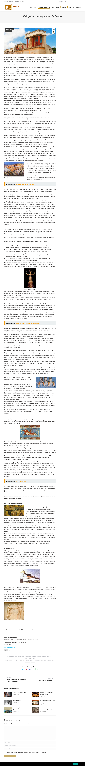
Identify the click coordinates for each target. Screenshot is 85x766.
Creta (41, 660)
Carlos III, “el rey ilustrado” (19, 692)
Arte (16, 660)
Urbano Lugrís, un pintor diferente (19, 709)
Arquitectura (13, 660)
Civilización (27, 660)
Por (39, 656)
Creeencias (37, 660)
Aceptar (75, 763)
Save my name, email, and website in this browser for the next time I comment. (26, 752)
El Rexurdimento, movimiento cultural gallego (48, 701)
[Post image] (8, 694)
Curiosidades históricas (47, 660)
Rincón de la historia (9, 29)
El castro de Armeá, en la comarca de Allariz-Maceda (47, 709)
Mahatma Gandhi (17, 700)
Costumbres (32, 660)
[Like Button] (6, 650)
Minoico (53, 660)
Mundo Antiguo (8, 31)
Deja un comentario (30, 658)
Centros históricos (21, 660)
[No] (83, 764)
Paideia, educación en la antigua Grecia (46, 693)
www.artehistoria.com (10, 647)
